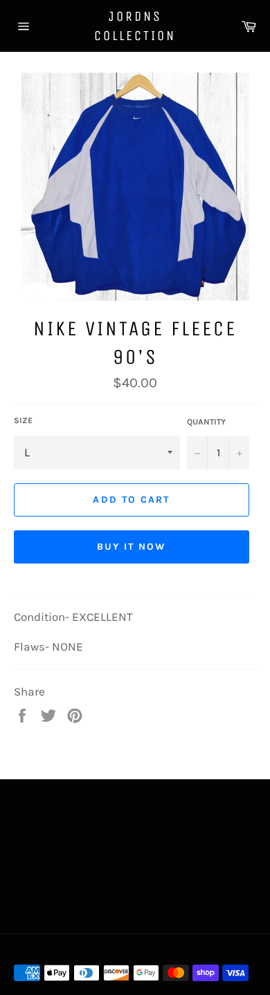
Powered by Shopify (187, 950)
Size (23, 420)
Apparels (38, 833)
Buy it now (132, 546)
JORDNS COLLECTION (135, 26)
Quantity (206, 422)
